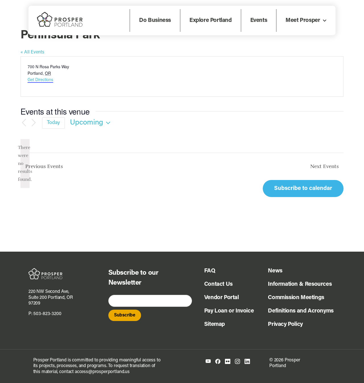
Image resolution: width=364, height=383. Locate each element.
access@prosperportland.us (102, 372)
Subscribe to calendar (303, 188)
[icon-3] (227, 361)
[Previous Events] (23, 123)
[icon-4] (237, 361)
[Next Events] (33, 123)
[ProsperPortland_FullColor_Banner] (59, 14)
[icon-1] (208, 361)
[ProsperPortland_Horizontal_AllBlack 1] (45, 270)
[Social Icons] (217, 361)
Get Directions (40, 79)
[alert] (25, 163)
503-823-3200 (47, 314)
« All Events (32, 52)
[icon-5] (247, 361)
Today (53, 122)
